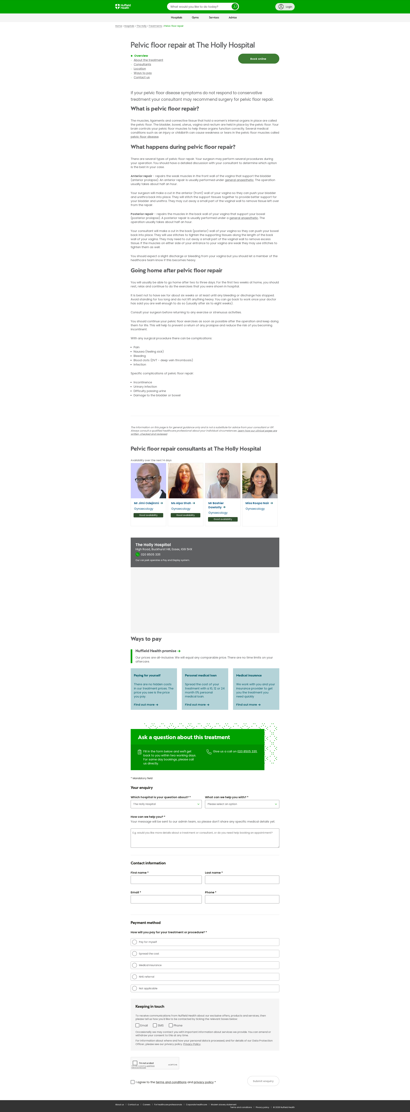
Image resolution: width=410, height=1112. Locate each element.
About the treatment (148, 60)
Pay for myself (148, 942)
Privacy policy (262, 1107)
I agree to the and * (176, 1082)
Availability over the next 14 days (151, 460)
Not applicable (148, 988)
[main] (205, 561)
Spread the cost (149, 953)
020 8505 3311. (247, 751)
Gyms (195, 17)
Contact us (142, 77)
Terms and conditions (241, 1107)
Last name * (214, 873)
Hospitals (176, 17)
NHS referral (146, 977)
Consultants (142, 64)
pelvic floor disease (145, 137)
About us (119, 1104)
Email (144, 1025)
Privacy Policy (192, 1044)
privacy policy (204, 1082)
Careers (146, 1104)
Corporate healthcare (196, 1104)
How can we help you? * (148, 817)
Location (140, 69)
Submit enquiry (263, 1081)
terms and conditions (171, 1082)
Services (214, 17)
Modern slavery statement (223, 1104)
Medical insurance (150, 965)
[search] (203, 6)
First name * (140, 873)
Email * (136, 892)
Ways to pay (143, 73)
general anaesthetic (239, 180)
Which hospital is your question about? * (161, 797)
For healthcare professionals (168, 1104)
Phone (178, 1025)
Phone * (210, 892)
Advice (233, 17)
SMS (161, 1025)
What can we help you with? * (226, 797)
